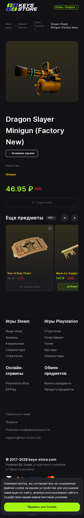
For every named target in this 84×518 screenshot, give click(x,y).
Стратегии (14, 356)
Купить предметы (57, 383)
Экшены (12, 337)
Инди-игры (14, 331)
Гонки (48, 343)
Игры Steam (18, 321)
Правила (12, 422)
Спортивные (53, 337)
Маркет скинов (23, 26)
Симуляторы (15, 349)
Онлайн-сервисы (14, 370)
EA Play (11, 389)
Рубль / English (65, 7)
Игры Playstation (61, 321)
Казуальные (15, 343)
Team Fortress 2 (39, 26)
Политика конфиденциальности (28, 429)
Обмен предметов (55, 370)
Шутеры (50, 349)
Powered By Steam (19, 464)
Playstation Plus (17, 383)
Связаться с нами (18, 414)
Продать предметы (59, 389)
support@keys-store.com (23, 437)
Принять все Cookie (42, 506)
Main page (9, 26)
